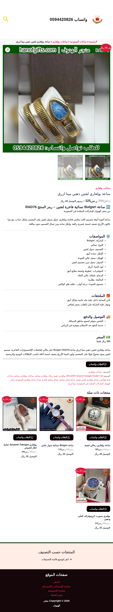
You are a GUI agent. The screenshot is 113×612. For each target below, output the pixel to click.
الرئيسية (93, 41)
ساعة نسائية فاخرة (50, 380)
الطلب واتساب (96, 364)
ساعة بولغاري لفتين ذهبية (87, 380)
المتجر (56, 582)
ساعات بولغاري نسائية (24, 376)
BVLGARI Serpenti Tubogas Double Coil (85, 376)
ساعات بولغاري (60, 41)
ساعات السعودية (78, 41)
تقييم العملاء (56, 595)
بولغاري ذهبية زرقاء (57, 376)
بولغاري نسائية (41, 376)
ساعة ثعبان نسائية (67, 380)
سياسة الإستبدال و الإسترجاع (56, 586)
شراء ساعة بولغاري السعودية (28, 380)
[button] (5, 19)
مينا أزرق (72, 383)
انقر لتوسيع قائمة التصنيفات (55, 559)
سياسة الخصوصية (56, 590)
